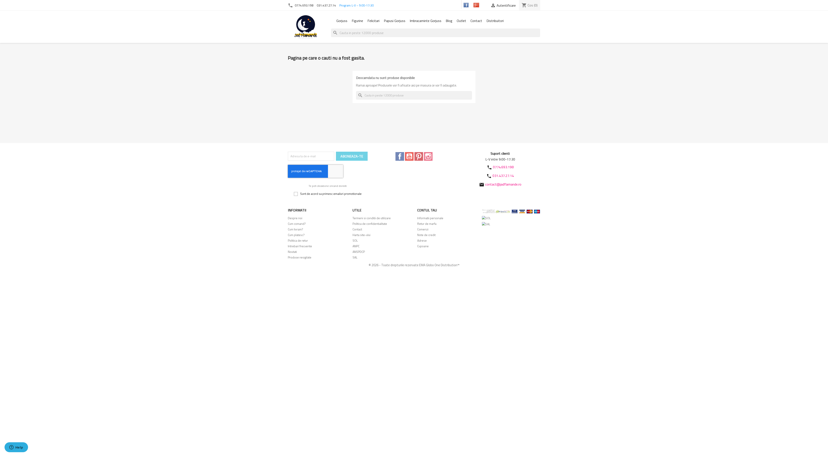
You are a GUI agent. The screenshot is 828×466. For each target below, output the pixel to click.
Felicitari (373, 20)
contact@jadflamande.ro (503, 184)
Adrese (422, 240)
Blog (449, 20)
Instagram (428, 156)
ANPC (356, 246)
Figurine (357, 20)
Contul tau (427, 210)
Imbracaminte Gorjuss (425, 20)
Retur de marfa (426, 223)
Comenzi (422, 229)
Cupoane (423, 246)
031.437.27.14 (326, 5)
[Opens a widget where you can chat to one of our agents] (16, 447)
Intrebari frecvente (300, 246)
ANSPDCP (359, 251)
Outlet (461, 20)
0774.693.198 (304, 5)
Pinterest (418, 156)
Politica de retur (298, 240)
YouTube (409, 156)
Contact (476, 20)
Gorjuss (341, 20)
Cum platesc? (296, 235)
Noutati (292, 251)
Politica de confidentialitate (370, 223)
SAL (355, 257)
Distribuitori (495, 20)
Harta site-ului (361, 235)
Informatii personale (430, 218)
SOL (355, 240)
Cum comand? (297, 223)
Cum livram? (295, 229)
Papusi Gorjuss (394, 20)
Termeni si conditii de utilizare (372, 218)
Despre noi (295, 218)
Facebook (399, 156)
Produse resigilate (299, 257)
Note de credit (426, 235)
